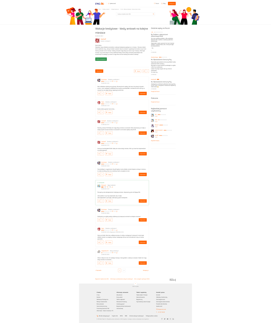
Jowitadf (103, 39)
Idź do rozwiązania (101, 59)
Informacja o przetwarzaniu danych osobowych (121, 279)
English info (115, 316)
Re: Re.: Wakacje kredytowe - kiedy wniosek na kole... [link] (131, 9)
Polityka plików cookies (152, 316)
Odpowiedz (99, 71)
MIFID (121, 316)
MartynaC (103, 185)
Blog (164, 3)
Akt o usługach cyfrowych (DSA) (142, 279)
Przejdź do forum (155, 91)
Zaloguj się (172, 3)
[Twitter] (165, 319)
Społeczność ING (95, 9)
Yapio (102, 102)
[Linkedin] (173, 319)
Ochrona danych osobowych (136, 316)
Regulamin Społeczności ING (102, 279)
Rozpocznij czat (162, 309)
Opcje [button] (138, 71)
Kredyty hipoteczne (115, 9)
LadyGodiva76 (104, 250)
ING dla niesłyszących (104, 316)
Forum (157, 3)
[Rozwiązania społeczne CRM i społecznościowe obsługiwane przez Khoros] (173, 279)
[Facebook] (162, 319)
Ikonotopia (104, 79)
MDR (126, 316)
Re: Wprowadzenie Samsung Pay (161, 59)
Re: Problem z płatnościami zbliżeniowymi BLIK (159, 35)
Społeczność (113, 3)
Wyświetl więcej (155, 140)
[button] (144, 71)
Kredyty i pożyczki (106, 9)
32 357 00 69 (161, 312)
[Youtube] (167, 319)
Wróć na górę (135, 286)
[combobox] (135, 14)
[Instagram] (170, 319)
